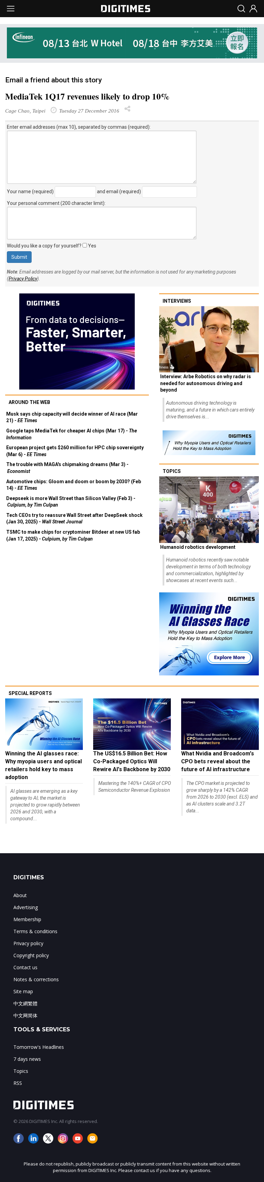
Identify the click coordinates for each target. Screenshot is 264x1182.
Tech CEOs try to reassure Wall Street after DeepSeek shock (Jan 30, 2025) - (74, 518)
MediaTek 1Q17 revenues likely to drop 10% (87, 96)
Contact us (25, 967)
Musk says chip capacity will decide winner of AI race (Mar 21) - (72, 417)
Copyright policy (31, 955)
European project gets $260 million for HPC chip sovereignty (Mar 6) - (75, 451)
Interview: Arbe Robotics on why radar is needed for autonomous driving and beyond (205, 383)
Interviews (177, 301)
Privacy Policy (23, 278)
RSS (17, 1083)
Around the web (29, 402)
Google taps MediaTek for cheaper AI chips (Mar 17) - (71, 434)
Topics (172, 471)
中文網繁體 (25, 1003)
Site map (23, 991)
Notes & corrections (36, 979)
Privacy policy (28, 943)
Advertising (25, 907)
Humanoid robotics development (197, 547)
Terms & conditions (35, 931)
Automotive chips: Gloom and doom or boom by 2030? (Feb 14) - (73, 485)
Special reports (30, 693)
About (20, 895)
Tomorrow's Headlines (38, 1047)
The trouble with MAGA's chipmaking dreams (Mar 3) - (67, 468)
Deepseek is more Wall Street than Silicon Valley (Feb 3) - (70, 502)
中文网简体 (25, 1015)
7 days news (27, 1059)
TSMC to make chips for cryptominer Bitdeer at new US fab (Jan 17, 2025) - (73, 535)
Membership (27, 919)
